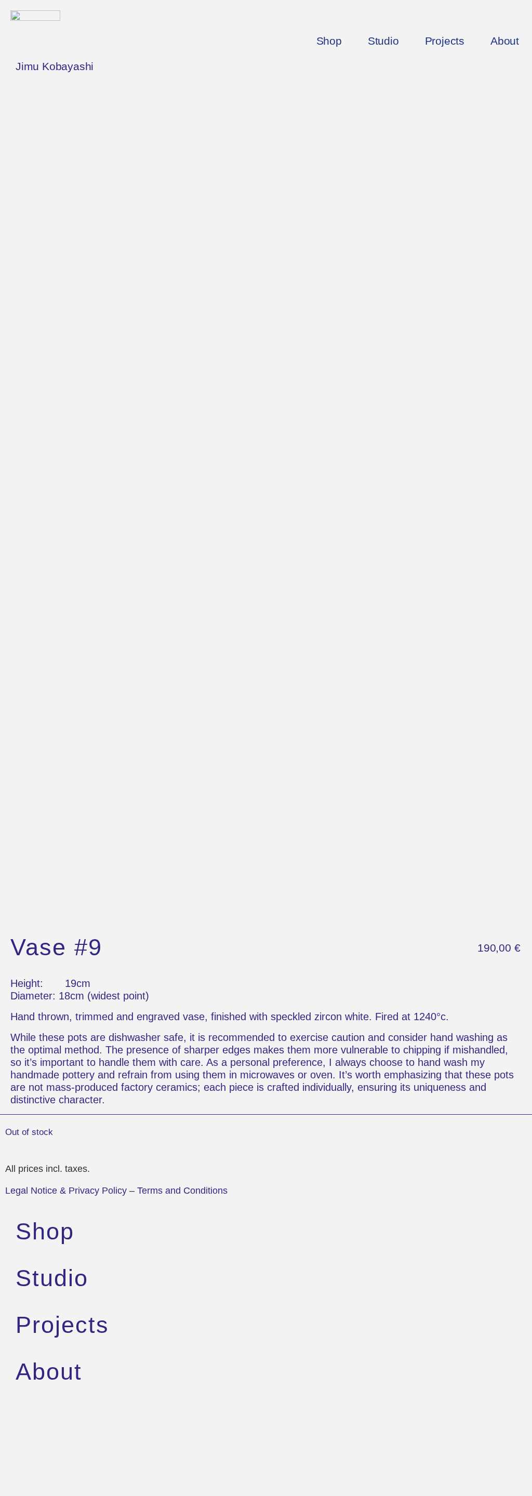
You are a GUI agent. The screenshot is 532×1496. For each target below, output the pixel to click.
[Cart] (30, 1469)
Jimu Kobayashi (55, 66)
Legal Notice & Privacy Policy (66, 1190)
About (504, 41)
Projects (444, 41)
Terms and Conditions (182, 1190)
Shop (329, 41)
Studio (383, 41)
